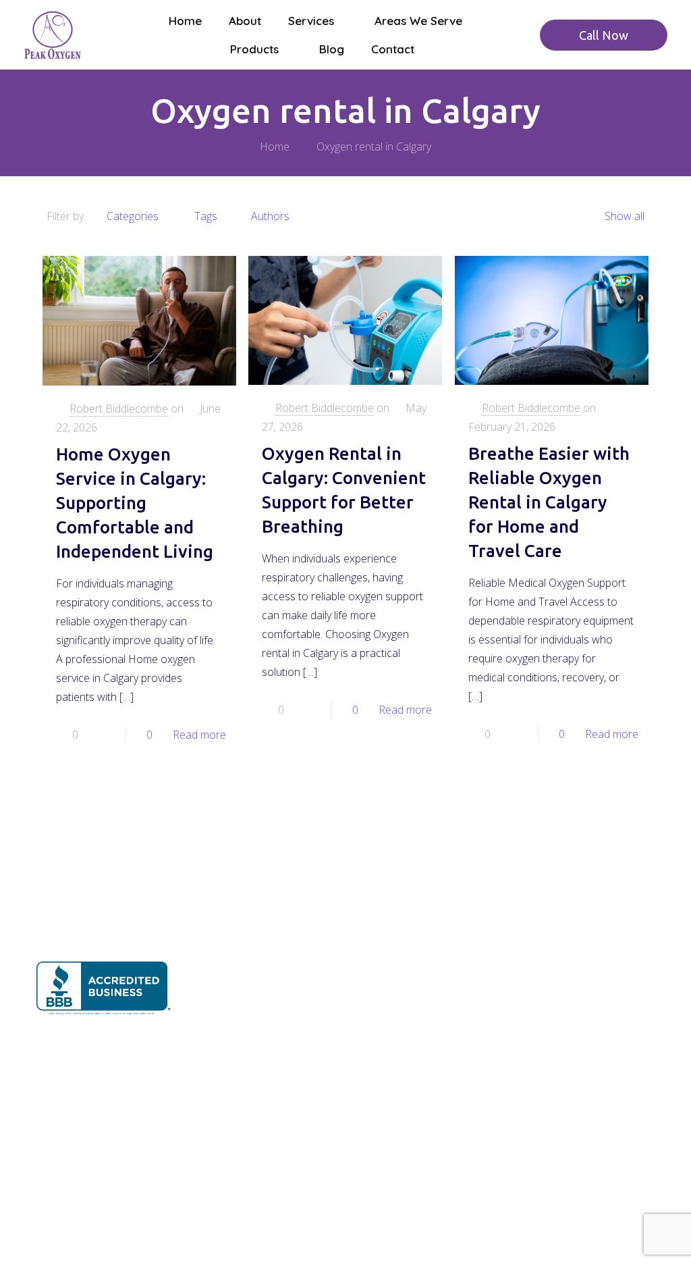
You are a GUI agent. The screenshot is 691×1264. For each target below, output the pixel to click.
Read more (199, 734)
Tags (205, 216)
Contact (213, 1112)
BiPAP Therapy (389, 973)
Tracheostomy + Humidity (415, 1002)
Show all (624, 216)
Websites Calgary (359, 1227)
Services (215, 984)
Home (274, 146)
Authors (270, 216)
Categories (133, 216)
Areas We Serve (233, 1015)
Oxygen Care (384, 915)
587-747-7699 (603, 963)
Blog (206, 1080)
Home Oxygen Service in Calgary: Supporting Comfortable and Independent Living (134, 502)
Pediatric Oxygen (394, 944)
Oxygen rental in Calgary (373, 146)
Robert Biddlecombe (119, 408)
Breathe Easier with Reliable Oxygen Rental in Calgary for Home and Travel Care (549, 502)
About (209, 951)
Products (215, 1048)
